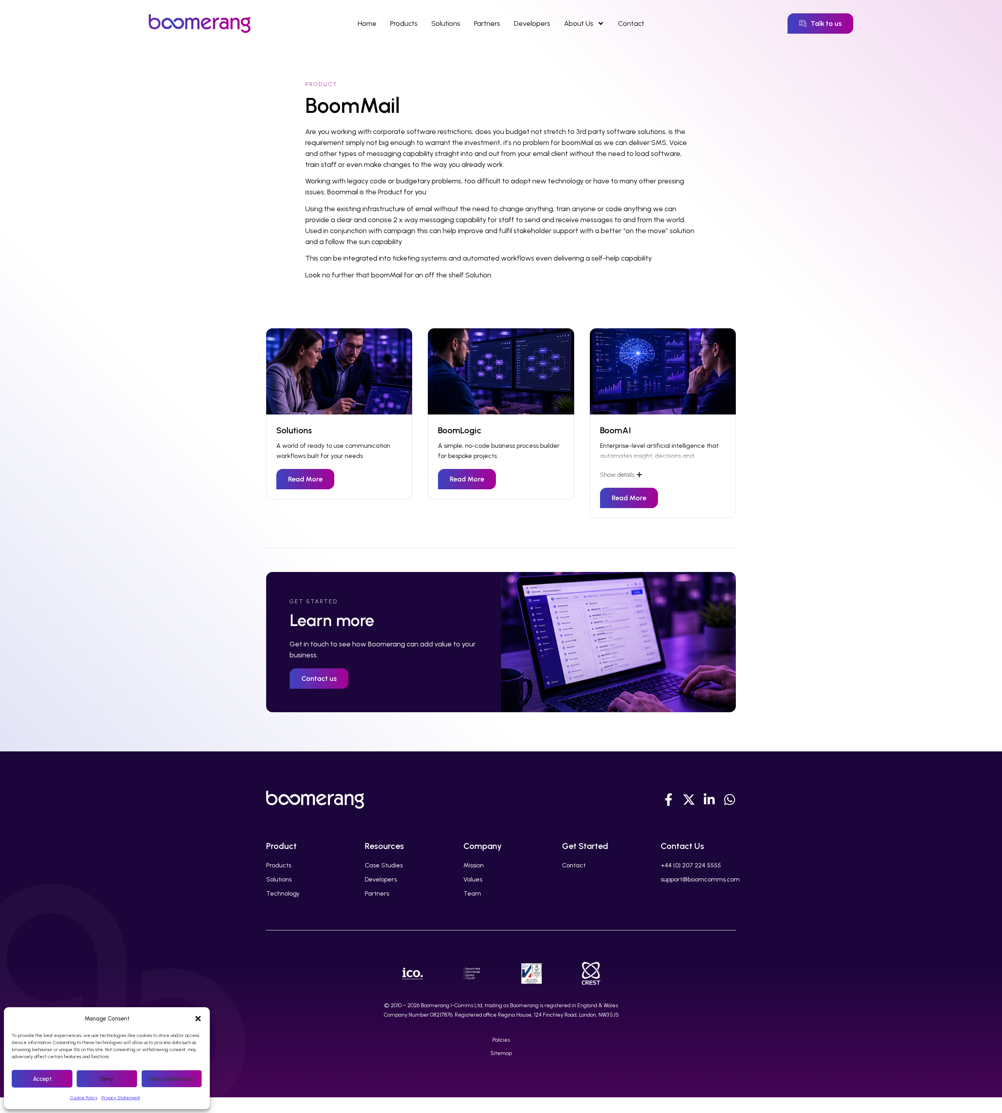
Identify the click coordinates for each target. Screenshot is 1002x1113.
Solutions (445, 23)
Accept (42, 1078)
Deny (107, 1078)
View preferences (171, 1078)
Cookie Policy (83, 1097)
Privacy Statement (120, 1097)
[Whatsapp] (729, 799)
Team (472, 893)
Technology (282, 893)
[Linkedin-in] (709, 799)
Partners (487, 23)
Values (472, 879)
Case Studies (384, 865)
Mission (473, 865)
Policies (501, 1040)
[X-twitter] (689, 799)
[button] (198, 1019)
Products (404, 23)
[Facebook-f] (668, 799)
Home (367, 23)
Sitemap (501, 1053)
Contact (631, 23)
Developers (532, 23)
